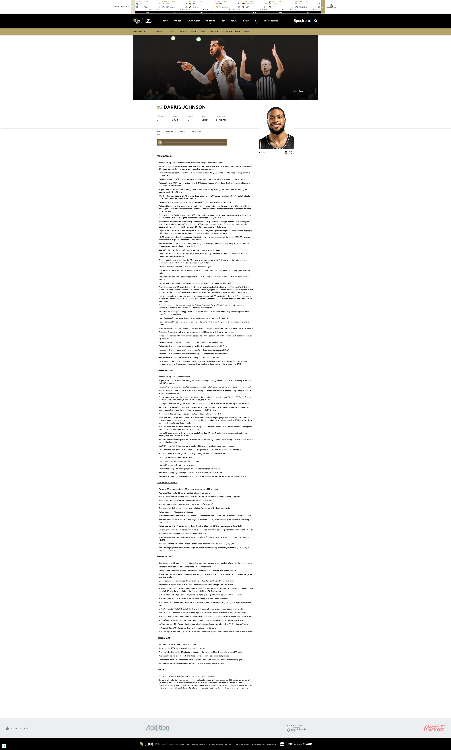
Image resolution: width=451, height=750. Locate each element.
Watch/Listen (194, 21)
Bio (158, 132)
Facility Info (225, 32)
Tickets (246, 21)
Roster (171, 32)
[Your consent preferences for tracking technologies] (4, 746)
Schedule (159, 32)
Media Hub (212, 32)
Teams (165, 21)
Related (169, 132)
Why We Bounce (271, 21)
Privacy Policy (185, 744)
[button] (323, 6)
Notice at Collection (258, 744)
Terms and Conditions (216, 744)
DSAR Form (229, 744)
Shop (222, 21)
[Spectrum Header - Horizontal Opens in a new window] (302, 21)
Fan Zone (178, 21)
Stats (193, 32)
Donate (234, 21)
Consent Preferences (199, 744)
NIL (256, 21)
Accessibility (271, 744)
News (202, 32)
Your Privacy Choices (242, 744)
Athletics (210, 21)
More (237, 32)
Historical (196, 132)
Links (148, 12)
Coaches (183, 32)
